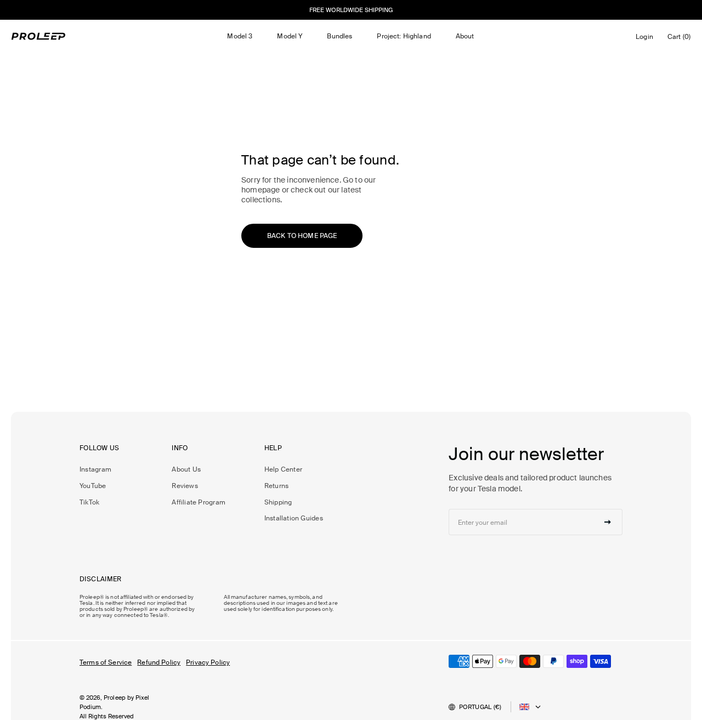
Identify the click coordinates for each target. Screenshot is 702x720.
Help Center (283, 469)
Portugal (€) (480, 707)
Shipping (278, 502)
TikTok (89, 502)
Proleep (115, 697)
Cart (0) (681, 39)
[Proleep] (38, 36)
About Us (186, 469)
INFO (180, 448)
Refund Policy (158, 662)
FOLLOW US (99, 448)
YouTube (93, 485)
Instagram (95, 469)
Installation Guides (293, 518)
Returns (276, 485)
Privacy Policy (208, 662)
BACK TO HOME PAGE (302, 235)
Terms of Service (106, 662)
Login (646, 39)
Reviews (185, 485)
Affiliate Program (198, 502)
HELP (273, 448)
